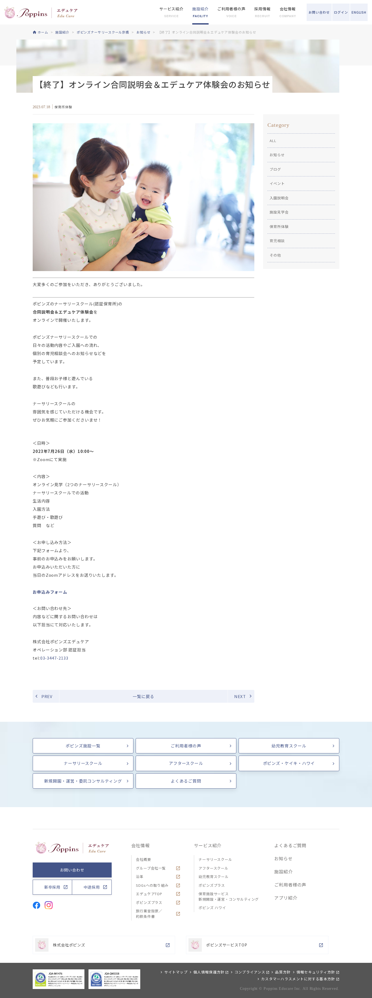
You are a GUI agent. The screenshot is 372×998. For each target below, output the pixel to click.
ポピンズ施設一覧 (83, 745)
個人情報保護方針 (208, 972)
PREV (47, 696)
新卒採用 (52, 887)
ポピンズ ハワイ (212, 907)
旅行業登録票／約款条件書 (149, 913)
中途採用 (92, 887)
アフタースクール (186, 763)
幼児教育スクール (289, 745)
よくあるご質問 (186, 781)
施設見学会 (279, 212)
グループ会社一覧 (151, 868)
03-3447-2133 (54, 658)
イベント (277, 183)
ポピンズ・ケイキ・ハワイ (289, 763)
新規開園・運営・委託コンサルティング (83, 781)
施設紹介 (283, 871)
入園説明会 (279, 197)
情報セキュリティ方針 (316, 972)
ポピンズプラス (149, 902)
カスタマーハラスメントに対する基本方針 (298, 978)
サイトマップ (176, 972)
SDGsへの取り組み (152, 885)
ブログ (275, 169)
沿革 (140, 876)
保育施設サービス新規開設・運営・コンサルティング (229, 896)
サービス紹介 (207, 845)
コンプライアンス (249, 972)
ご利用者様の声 (186, 745)
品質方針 (283, 972)
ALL (273, 140)
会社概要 (143, 859)
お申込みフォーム (50, 592)
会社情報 (140, 845)
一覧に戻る (143, 696)
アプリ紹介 (285, 897)
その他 (275, 255)
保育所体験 (279, 226)
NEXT (240, 696)
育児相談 (277, 240)
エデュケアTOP (149, 893)
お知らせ (277, 154)
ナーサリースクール (83, 763)
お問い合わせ (72, 870)
